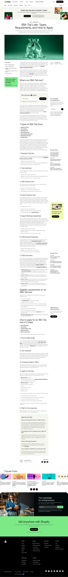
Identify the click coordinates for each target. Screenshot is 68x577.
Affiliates (23, 548)
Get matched (23, 326)
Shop (56, 543)
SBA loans (31, 73)
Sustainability (24, 560)
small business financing (41, 267)
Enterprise (31, 1)
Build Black (24, 562)
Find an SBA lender (25, 325)
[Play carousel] (34, 489)
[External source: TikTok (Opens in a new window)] (57, 571)
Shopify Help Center (36, 545)
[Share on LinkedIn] (47, 462)
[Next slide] (37, 489)
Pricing (26, 1)
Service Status (24, 552)
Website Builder (36, 562)
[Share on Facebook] (42, 462)
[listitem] (34, 480)
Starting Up (16, 5)
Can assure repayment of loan (27, 314)
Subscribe (60, 507)
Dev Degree (46, 547)
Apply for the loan (24, 330)
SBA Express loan (24, 130)
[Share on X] (45, 462)
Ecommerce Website (36, 563)
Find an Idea (10, 5)
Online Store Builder (36, 560)
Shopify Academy (36, 548)
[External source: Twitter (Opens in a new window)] (49, 571)
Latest (26, 5)
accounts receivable (26, 270)
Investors (23, 545)
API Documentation (47, 545)
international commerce (37, 241)
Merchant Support (36, 543)
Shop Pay (57, 545)
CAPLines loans (24, 137)
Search (61, 5)
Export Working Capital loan (26, 133)
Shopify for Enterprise (59, 548)
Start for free (59, 1)
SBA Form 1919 (24, 377)
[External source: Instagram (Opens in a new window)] (54, 571)
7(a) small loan (24, 128)
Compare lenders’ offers (26, 328)
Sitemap (31, 571)
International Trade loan (26, 135)
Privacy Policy (58, 115)
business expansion (40, 264)
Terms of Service (18, 571)
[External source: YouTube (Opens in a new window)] (51, 571)
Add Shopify (53, 316)
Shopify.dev (46, 543)
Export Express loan (25, 132)
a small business (25, 300)
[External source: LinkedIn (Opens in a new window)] (60, 571)
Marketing (21, 5)
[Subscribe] (62, 109)
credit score (38, 311)
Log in (53, 1)
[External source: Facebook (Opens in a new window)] (46, 571)
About (23, 543)
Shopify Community (36, 550)
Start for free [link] (42, 98)
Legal (22, 550)
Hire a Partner (35, 547)
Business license (24, 382)
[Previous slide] (31, 489)
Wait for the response (25, 331)
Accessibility (24, 563)
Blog (5, 5)
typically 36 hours (35, 212)
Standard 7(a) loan (25, 127)
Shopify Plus (57, 547)
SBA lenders (32, 345)
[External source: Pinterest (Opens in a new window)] (63, 571)
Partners (23, 547)
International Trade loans (41, 243)
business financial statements (41, 379)
